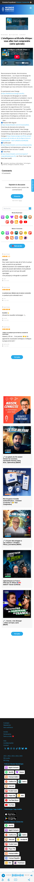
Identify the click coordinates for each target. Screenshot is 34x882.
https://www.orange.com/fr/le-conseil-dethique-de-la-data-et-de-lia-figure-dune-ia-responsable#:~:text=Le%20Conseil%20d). (16, 138)
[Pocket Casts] (7, 223)
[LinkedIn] (19, 749)
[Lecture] (3, 876)
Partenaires (7, 734)
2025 (20, 756)
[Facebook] (8, 749)
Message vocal (32, 184)
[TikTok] (17, 749)
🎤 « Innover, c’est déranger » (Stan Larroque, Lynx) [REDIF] (12, 622)
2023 (13, 756)
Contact (6, 745)
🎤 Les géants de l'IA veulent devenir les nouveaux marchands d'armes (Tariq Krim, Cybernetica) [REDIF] (12, 459)
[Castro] (25, 218)
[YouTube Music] (21, 223)
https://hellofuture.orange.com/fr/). (12, 93)
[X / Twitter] (5, 749)
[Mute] (31, 875)
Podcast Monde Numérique (13, 764)
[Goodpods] (25, 234)
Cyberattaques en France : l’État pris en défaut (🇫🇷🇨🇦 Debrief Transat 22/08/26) (12, 582)
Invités (5, 732)
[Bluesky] (23, 749)
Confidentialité (8, 743)
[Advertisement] (17, 378)
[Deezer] (12, 218)
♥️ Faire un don (17, 246)
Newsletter (7, 725)
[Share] (29, 879)
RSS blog (6, 760)
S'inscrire (17, 196)
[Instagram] (11, 749)
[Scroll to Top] (31, 868)
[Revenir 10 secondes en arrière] (2, 879)
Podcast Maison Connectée (13, 822)
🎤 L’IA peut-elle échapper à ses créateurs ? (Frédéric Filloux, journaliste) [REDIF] (12, 542)
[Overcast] (30, 218)
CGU (4, 741)
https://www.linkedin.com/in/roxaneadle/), (15, 125)
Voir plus (17, 357)
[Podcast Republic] (16, 239)
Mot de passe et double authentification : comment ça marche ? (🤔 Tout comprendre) (12, 501)
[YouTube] (25, 223)
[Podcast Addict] (16, 218)
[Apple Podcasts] (2, 218)
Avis (4, 727)
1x (15, 879)
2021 (5, 756)
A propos (6, 723)
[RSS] (16, 223)
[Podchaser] (25, 239)
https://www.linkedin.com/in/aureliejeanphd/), (16, 145)
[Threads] (14, 749)
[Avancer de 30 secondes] (8, 879)
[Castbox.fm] (21, 218)
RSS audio (6, 758)
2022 (9, 756)
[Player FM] (12, 223)
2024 (17, 756)
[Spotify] (7, 218)
